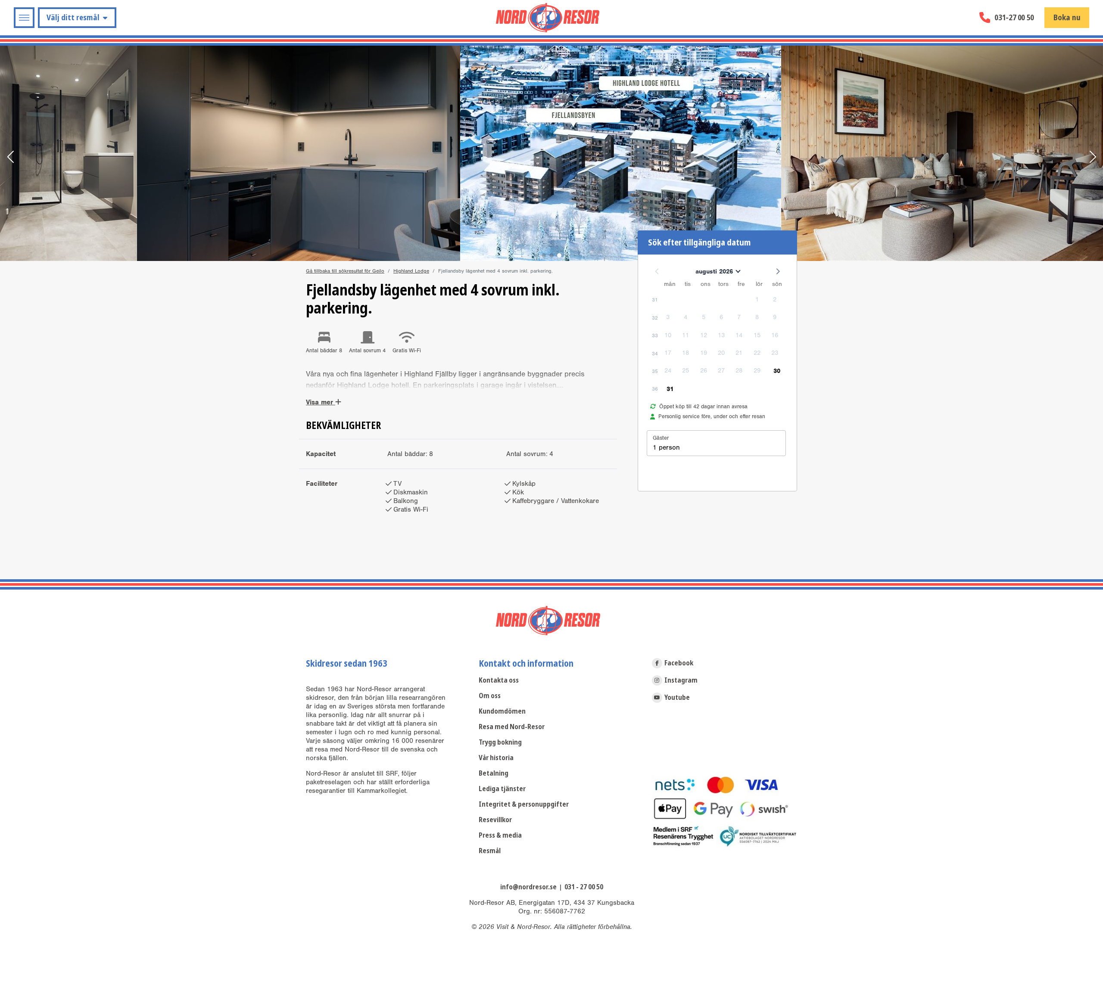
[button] (10, 157)
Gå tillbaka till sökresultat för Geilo (345, 271)
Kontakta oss (499, 680)
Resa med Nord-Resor (512, 727)
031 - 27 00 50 (583, 887)
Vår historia (496, 758)
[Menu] (24, 17)
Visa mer (320, 402)
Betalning (493, 773)
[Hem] (547, 17)
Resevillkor (495, 820)
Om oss (490, 696)
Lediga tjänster (502, 789)
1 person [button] (666, 447)
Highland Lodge (411, 271)
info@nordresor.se (528, 887)
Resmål (490, 851)
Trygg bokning (500, 742)
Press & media (500, 835)
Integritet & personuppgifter (524, 804)
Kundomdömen (502, 711)
